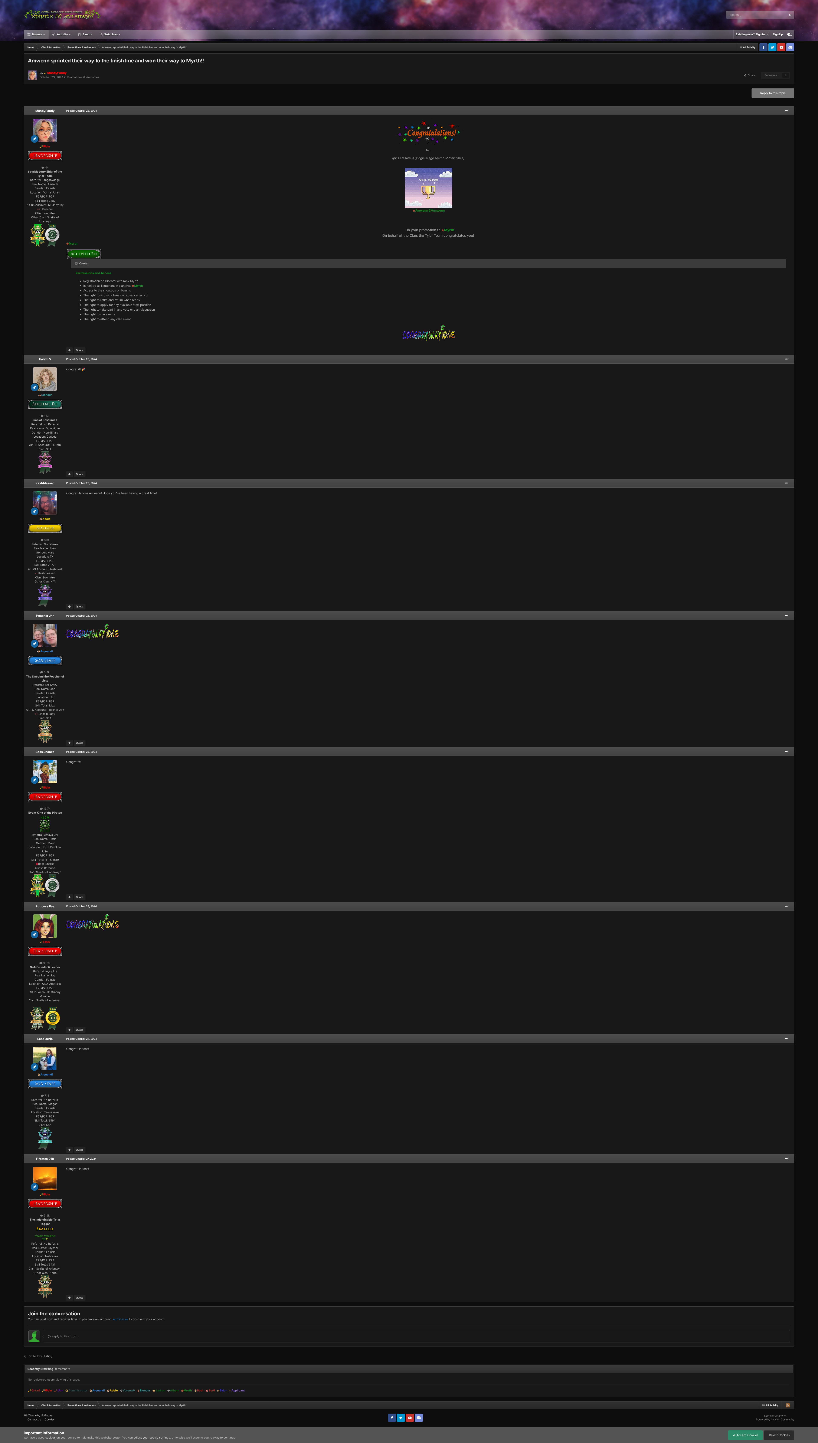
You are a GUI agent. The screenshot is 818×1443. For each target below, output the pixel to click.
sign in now (120, 1319)
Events (87, 34)
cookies (50, 1437)
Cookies (50, 1419)
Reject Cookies (779, 1435)
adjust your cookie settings (152, 1437)
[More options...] (786, 110)
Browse (36, 34)
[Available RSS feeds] (787, 1405)
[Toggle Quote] (77, 263)
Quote (79, 350)
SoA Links (111, 34)
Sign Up (777, 34)
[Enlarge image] (37, 235)
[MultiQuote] (69, 350)
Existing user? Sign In (751, 34)
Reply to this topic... (65, 1336)
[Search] (790, 15)
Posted (81, 110)
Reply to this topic (773, 93)
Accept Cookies (747, 1435)
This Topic (775, 14)
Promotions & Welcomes (83, 77)
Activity (62, 34)
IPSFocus (46, 1415)
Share (751, 75)
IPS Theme (30, 1415)
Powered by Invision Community (775, 1419)
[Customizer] (789, 34)
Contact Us (34, 1419)
